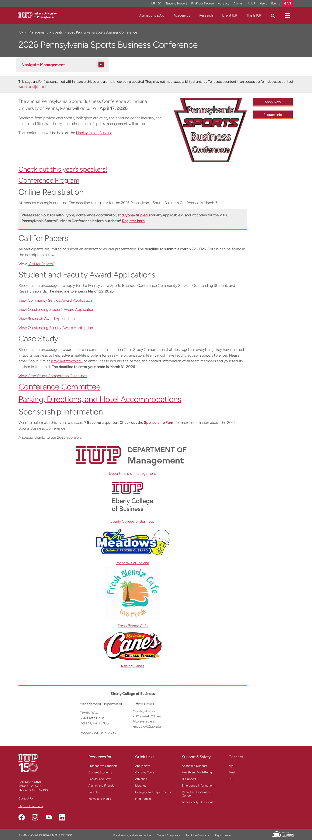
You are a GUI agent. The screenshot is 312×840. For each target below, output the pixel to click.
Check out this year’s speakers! (62, 169)
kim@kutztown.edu (67, 361)
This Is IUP (253, 15)
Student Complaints (168, 835)
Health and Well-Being (197, 772)
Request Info (272, 115)
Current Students (100, 772)
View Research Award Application (46, 318)
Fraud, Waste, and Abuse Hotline (132, 835)
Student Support (176, 3)
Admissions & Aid (151, 15)
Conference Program (48, 180)
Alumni (237, 3)
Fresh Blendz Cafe (133, 625)
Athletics (223, 3)
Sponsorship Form (159, 422)
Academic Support (194, 766)
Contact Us (26, 798)
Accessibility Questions (197, 802)
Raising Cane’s (132, 666)
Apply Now (273, 102)
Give (287, 3)
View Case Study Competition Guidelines (52, 376)
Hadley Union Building (94, 132)
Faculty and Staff (100, 779)
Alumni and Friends (101, 785)
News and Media (100, 799)
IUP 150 (156, 3)
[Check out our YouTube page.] (48, 817)
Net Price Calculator (197, 835)
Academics (182, 15)
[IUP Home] (37, 15)
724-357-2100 (38, 790)
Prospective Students (103, 766)
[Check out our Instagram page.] (35, 817)
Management (38, 32)
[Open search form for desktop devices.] (272, 15)
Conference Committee (59, 387)
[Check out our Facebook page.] (21, 817)
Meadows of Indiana (132, 563)
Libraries (140, 785)
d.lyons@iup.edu (136, 215)
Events (275, 3)
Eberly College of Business (132, 521)
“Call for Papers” (41, 264)
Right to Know (223, 835)
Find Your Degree (202, 3)
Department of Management (132, 473)
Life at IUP (229, 15)
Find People (143, 799)
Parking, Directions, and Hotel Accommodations (99, 399)
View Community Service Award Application (55, 300)
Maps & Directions (30, 806)
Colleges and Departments (153, 792)
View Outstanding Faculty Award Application (55, 327)
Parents (94, 792)
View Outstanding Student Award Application (56, 309)
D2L (231, 779)
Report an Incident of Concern (196, 793)
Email (232, 772)
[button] (287, 15)
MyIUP (251, 3)
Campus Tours (145, 772)
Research (206, 15)
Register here (133, 220)
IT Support (189, 779)
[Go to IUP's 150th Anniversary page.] (28, 763)
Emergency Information (198, 785)
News (263, 3)
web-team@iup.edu (33, 87)
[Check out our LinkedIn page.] (62, 817)
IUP (20, 32)
